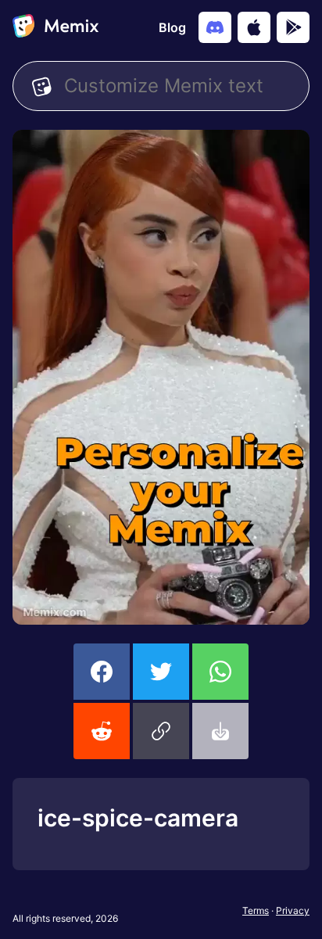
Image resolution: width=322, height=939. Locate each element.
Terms (255, 910)
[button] (161, 731)
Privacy (292, 910)
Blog (172, 27)
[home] (55, 27)
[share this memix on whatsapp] (220, 671)
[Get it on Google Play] (293, 27)
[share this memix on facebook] (101, 671)
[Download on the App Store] (254, 27)
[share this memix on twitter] (161, 671)
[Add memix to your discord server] (215, 27)
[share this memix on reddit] (101, 731)
